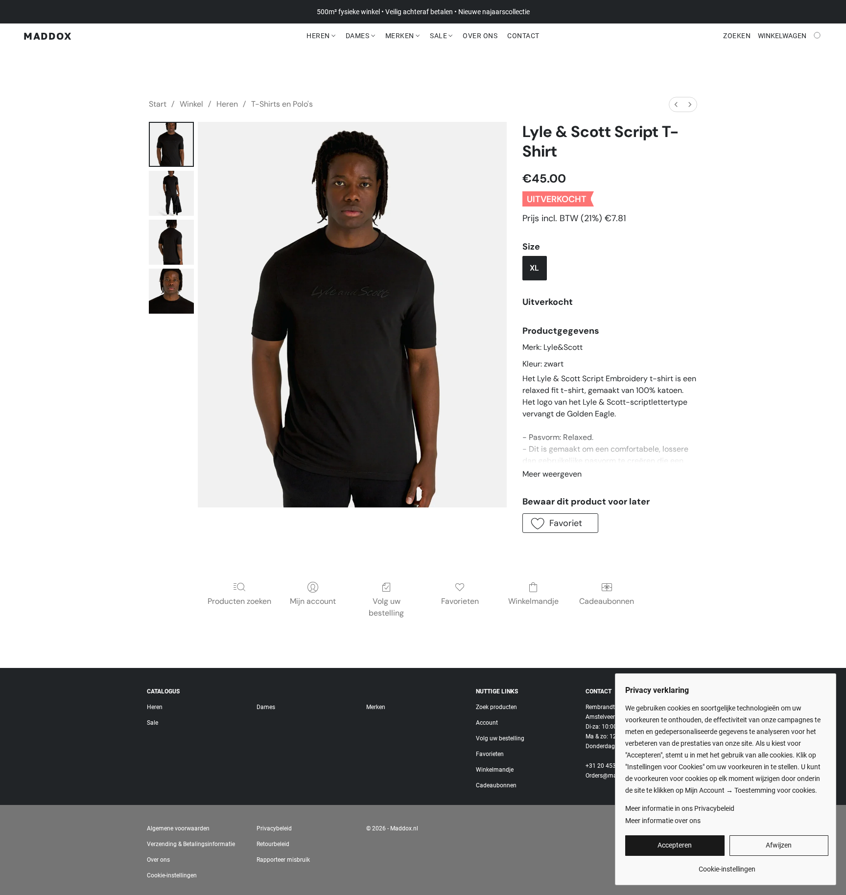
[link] (726, 865)
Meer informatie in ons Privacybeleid (679, 808)
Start (157, 104)
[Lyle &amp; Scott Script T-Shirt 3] (171, 291)
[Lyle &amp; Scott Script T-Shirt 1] (171, 193)
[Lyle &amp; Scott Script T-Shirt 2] (171, 242)
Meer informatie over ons (663, 821)
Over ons (158, 859)
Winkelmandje (533, 601)
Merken (400, 36)
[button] (48, 35)
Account (487, 722)
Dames (358, 36)
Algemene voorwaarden (178, 828)
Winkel (191, 104)
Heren (318, 36)
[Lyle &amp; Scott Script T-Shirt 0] (171, 144)
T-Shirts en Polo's (282, 104)
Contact (523, 36)
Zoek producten (496, 707)
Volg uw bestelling (386, 607)
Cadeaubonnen (606, 601)
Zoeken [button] (737, 36)
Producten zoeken (239, 601)
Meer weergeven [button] (552, 474)
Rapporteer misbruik (283, 859)
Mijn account (313, 601)
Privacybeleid (274, 828)
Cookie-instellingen (172, 875)
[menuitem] (676, 104)
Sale (439, 36)
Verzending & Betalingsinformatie (191, 844)
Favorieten (460, 601)
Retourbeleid (273, 844)
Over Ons (480, 36)
